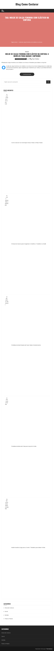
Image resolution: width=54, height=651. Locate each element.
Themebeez (49, 649)
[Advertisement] (27, 31)
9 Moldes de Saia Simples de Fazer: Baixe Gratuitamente (26, 345)
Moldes (27, 51)
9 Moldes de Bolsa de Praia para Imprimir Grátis (23, 446)
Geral (6, 611)
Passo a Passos (9, 618)
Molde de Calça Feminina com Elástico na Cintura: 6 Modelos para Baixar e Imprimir (27, 55)
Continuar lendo (27, 74)
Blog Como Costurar (27, 4)
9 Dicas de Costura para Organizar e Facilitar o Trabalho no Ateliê (28, 244)
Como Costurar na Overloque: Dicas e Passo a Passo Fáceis (26, 142)
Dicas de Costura (9, 608)
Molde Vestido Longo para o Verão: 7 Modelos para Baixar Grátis (28, 547)
